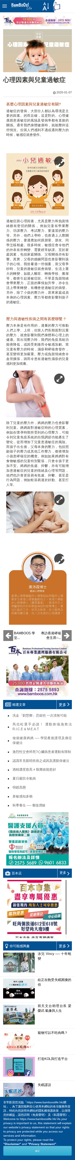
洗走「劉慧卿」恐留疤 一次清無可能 (39, 715)
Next (62, 1112)
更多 (63, 872)
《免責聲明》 (38, 1114)
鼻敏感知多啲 (22, 796)
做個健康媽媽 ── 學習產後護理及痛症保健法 (42, 740)
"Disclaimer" (12, 1144)
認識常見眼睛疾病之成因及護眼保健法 (40, 760)
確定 (37, 1151)
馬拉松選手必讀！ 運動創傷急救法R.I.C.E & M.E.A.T (42, 726)
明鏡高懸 (19, 787)
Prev (12, 1112)
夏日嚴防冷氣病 (24, 778)
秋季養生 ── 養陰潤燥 (28, 805)
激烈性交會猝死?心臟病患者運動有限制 (41, 752)
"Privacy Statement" (42, 1144)
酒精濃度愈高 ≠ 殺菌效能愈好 (34, 769)
